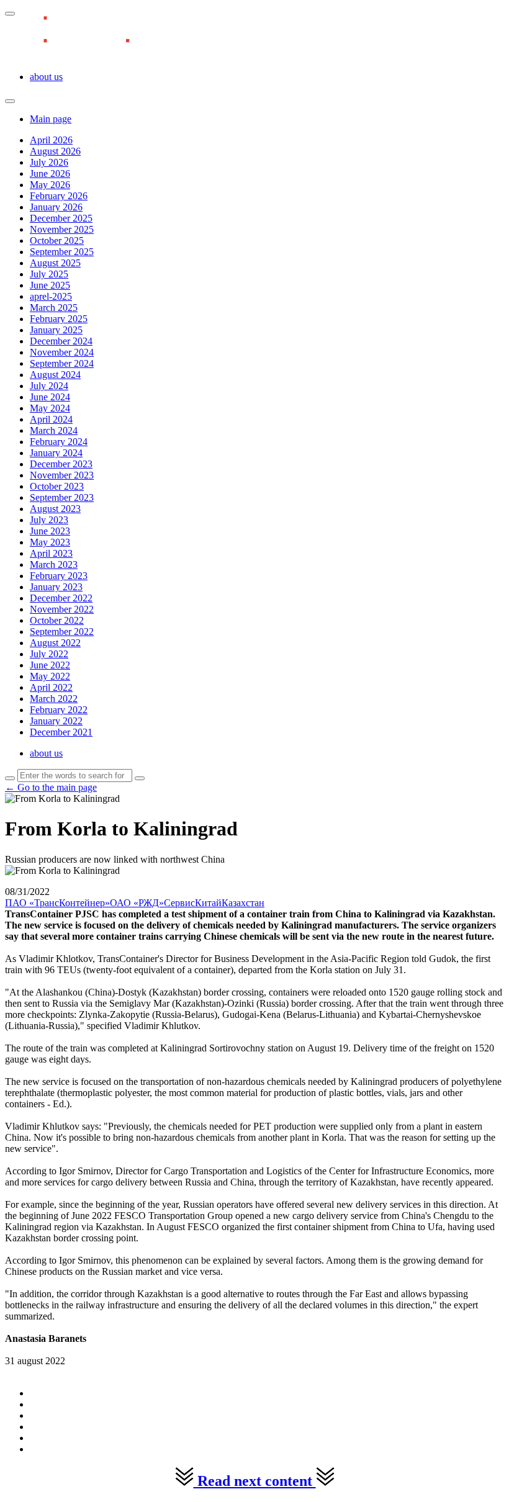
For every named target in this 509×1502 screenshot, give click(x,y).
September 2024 (62, 363)
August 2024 (55, 374)
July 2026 (49, 162)
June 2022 (50, 665)
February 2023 (59, 575)
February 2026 (59, 196)
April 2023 (51, 553)
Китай (208, 902)
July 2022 (49, 654)
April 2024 (51, 419)
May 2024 (50, 408)
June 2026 (50, 173)
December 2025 (61, 218)
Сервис (179, 902)
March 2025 (54, 307)
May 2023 (50, 542)
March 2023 (54, 564)
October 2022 (57, 620)
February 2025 (59, 318)
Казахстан (243, 902)
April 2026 (51, 140)
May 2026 (50, 184)
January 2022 (56, 721)
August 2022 (55, 642)
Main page (50, 119)
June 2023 (50, 531)
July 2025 (49, 274)
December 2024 (61, 341)
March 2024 (54, 430)
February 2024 (59, 441)
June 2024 (50, 397)
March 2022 (54, 698)
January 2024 (56, 452)
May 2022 (50, 676)
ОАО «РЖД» (137, 902)
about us (46, 76)
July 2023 (49, 520)
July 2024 (49, 385)
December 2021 (61, 732)
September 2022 (62, 631)
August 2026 (55, 151)
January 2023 (56, 587)
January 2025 (56, 330)
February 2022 (59, 709)
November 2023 (62, 475)
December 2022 (61, 598)
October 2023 (57, 486)
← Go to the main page (51, 787)
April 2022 (51, 687)
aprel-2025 (51, 296)
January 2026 (56, 207)
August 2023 (55, 508)
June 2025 (50, 285)
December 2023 (61, 464)
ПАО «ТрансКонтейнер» (57, 902)
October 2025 (57, 240)
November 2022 (62, 609)
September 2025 (62, 251)
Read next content (255, 1481)
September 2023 (62, 497)
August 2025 (55, 263)
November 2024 (62, 352)
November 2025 (62, 229)
